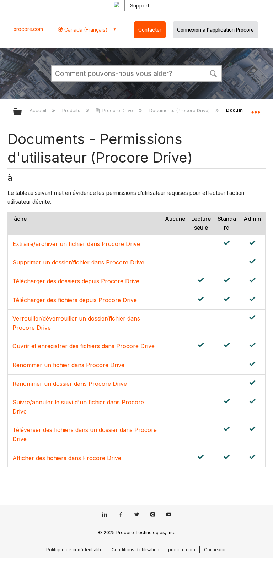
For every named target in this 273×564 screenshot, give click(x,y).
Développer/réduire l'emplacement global (255, 109)
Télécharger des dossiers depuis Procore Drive (75, 281)
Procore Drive (117, 110)
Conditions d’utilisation (135, 549)
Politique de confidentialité (74, 549)
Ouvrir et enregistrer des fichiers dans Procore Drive (83, 346)
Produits (72, 110)
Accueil (39, 110)
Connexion (215, 549)
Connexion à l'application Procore (215, 30)
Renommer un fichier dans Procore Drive (68, 364)
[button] (213, 72)
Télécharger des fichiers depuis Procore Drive (74, 299)
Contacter (149, 30)
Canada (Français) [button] (85, 30)
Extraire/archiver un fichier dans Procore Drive (76, 243)
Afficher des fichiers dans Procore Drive (66, 457)
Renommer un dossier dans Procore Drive (69, 383)
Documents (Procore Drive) (180, 110)
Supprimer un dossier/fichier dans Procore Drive (78, 262)
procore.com (28, 29)
